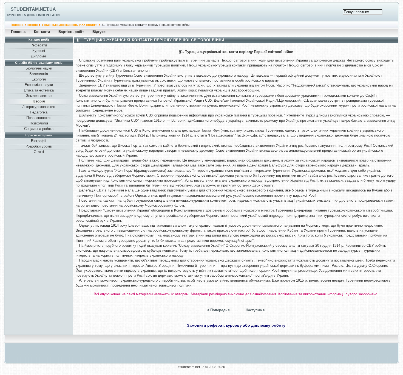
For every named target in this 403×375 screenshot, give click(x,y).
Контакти (42, 32)
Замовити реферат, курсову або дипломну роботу (236, 325)
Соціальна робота (38, 129)
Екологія (39, 79)
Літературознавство (38, 107)
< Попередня (218, 310)
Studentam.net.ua (33, 9)
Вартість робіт (71, 32)
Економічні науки (39, 85)
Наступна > (255, 310)
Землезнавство (39, 96)
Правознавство (38, 118)
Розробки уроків (38, 146)
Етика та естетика (39, 90)
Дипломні (39, 56)
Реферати (38, 45)
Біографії (38, 141)
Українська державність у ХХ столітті (69, 24)
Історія (32, 24)
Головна (17, 24)
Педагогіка (38, 112)
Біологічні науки (38, 68)
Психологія (39, 123)
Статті (39, 152)
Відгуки (99, 32)
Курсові (38, 51)
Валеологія (38, 74)
